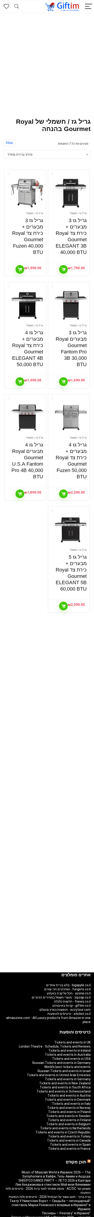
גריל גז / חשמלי (78, 213)
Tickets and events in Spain (70, 1144)
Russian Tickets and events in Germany (61, 1063)
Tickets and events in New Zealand (65, 1083)
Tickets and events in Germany (68, 1079)
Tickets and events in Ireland (69, 1050)
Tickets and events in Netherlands (65, 1128)
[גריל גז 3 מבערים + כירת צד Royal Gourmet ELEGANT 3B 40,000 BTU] (71, 193)
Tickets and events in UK (72, 1042)
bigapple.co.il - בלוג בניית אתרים (68, 985)
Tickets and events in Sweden (68, 1116)
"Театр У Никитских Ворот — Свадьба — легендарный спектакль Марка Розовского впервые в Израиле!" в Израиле (50, 1205)
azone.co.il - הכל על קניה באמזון (69, 993)
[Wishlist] (6, 7)
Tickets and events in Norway (69, 1108)
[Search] (16, 7)
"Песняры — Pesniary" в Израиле (66, 1213)
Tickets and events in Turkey (69, 1136)
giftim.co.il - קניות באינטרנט (71, 1005)
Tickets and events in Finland (69, 1120)
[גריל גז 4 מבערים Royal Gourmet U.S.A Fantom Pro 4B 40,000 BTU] (27, 417)
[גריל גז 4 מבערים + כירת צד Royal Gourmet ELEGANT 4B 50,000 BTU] (27, 305)
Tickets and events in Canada (69, 1140)
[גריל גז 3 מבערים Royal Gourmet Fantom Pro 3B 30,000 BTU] (71, 305)
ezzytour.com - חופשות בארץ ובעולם (65, 1009)
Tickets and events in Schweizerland (64, 1091)
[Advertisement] (47, 62)
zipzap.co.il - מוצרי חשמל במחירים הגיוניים (61, 997)
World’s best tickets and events (67, 1067)
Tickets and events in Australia (68, 1054)
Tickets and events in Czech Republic (63, 1132)
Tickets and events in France (69, 1148)
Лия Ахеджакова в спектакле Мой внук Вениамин (53, 1184)
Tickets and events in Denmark (68, 1099)
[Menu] (88, 7)
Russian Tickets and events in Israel (64, 1071)
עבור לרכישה (63, 269)
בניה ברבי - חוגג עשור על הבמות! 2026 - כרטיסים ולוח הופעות (50, 1197)
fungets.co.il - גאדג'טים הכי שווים (67, 989)
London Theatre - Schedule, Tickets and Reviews (55, 1046)
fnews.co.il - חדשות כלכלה (72, 1001)
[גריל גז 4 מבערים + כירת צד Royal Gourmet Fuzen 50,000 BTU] (71, 417)
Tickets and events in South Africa (65, 1087)
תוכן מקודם (76, 1162)
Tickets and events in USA (71, 1059)
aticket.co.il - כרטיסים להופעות (69, 1014)
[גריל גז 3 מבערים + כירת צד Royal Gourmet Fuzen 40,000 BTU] (27, 193)
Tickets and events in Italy (71, 1103)
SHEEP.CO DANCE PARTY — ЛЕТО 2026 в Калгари (54, 1180)
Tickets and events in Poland (69, 1112)
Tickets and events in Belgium (68, 1124)
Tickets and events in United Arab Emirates (59, 1075)
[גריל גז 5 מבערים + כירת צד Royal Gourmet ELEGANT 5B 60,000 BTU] (71, 529)
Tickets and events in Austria (69, 1095)
